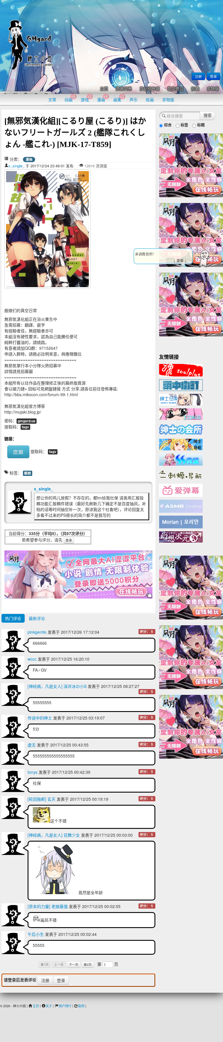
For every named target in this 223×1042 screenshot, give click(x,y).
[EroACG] (181, 413)
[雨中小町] (181, 384)
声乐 (134, 99)
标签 (183, 124)
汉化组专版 (149, 89)
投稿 (195, 89)
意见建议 (175, 89)
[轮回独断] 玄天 (41, 799)
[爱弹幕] (181, 490)
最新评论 (37, 618)
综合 (167, 124)
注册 (198, 76)
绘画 (150, 99)
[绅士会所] (181, 429)
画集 (118, 98)
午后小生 (36, 934)
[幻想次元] (181, 536)
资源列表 (124, 89)
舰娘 (27, 473)
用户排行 (65, 1005)
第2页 (88, 964)
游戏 (86, 98)
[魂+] (181, 369)
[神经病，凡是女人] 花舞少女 (54, 835)
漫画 (102, 98)
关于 (49, 1005)
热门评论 (13, 618)
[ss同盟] (181, 459)
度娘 (18, 451)
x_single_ (16, 165)
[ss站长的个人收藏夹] (181, 444)
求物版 (213, 89)
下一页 (73, 964)
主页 (104, 89)
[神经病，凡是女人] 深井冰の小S (57, 686)
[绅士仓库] (181, 399)
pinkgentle (37, 632)
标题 (200, 124)
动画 (69, 98)
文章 (52, 99)
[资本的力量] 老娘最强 (48, 906)
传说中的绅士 (40, 718)
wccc (32, 659)
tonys (32, 772)
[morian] (181, 521)
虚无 (32, 745)
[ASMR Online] (181, 506)
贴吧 (81, 1005)
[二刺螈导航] (181, 474)
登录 (213, 76)
